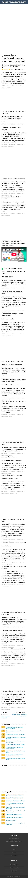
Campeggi (14, 852)
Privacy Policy (14, 870)
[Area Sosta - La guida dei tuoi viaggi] (14, 3)
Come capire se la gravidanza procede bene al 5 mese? (15, 741)
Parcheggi (14, 849)
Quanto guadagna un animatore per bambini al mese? (14, 748)
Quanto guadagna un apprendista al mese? (14, 731)
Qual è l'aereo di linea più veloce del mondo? (14, 804)
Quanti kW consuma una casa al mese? (15, 744)
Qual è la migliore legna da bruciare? (15, 795)
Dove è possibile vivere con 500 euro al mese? (15, 751)
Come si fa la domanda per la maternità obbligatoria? (15, 808)
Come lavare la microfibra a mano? (14, 817)
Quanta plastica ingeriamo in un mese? (15, 734)
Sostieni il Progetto (14, 867)
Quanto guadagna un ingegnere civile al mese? (15, 759)
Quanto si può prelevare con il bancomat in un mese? (16, 738)
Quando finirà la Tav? (11, 820)
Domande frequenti (14, 864)
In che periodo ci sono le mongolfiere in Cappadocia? (15, 823)
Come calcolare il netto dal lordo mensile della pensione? (15, 811)
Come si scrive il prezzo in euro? (13, 814)
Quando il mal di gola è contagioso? (14, 797)
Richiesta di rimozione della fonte (9, 85)
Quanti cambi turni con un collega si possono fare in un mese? (14, 755)
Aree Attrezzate (14, 855)
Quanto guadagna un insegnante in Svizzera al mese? (14, 728)
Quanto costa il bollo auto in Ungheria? (15, 800)
